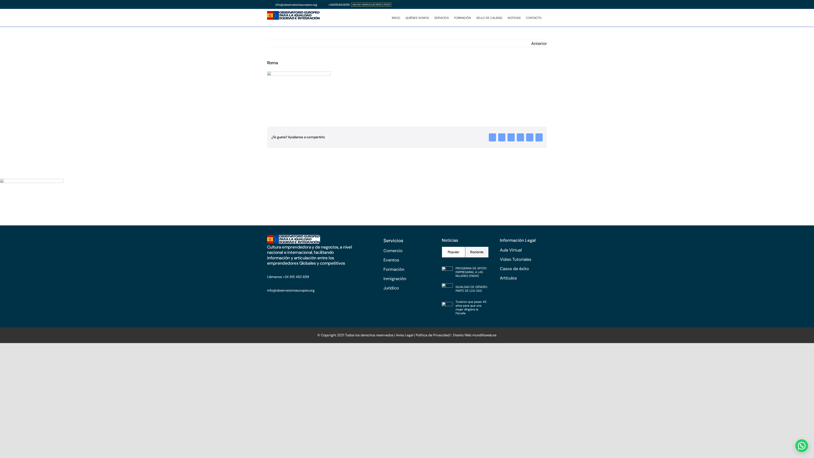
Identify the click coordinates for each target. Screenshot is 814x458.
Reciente (477, 252)
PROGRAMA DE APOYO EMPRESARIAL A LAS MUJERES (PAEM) (471, 272)
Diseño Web (462, 335)
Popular (453, 252)
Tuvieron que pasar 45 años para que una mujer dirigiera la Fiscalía (471, 307)
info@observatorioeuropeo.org (291, 290)
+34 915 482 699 (296, 277)
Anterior (539, 43)
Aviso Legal (404, 335)
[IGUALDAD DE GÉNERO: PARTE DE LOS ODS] (447, 287)
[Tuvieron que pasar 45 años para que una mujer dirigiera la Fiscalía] (447, 306)
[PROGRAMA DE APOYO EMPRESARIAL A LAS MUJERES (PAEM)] (447, 270)
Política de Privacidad (433, 335)
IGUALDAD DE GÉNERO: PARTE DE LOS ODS (472, 289)
